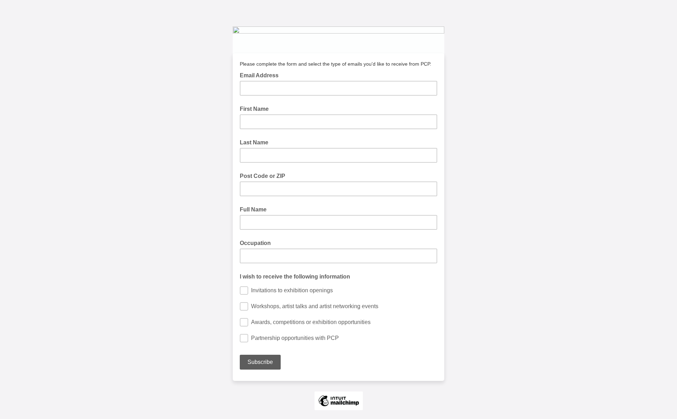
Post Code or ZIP (262, 176)
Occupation (255, 243)
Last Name (254, 142)
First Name (254, 109)
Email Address (261, 75)
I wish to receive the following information (295, 277)
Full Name (253, 209)
